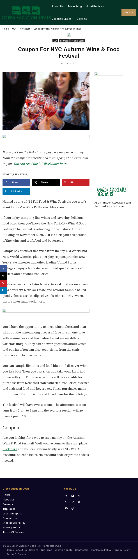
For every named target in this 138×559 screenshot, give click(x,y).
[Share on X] (3, 276)
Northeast (25, 28)
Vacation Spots (78, 41)
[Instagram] (79, 496)
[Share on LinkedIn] (3, 290)
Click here (10, 449)
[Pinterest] (66, 502)
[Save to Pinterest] (3, 283)
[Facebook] (66, 496)
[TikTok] (72, 502)
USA (14, 28)
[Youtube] (66, 508)
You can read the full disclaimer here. (40, 164)
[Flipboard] (72, 496)
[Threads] (72, 508)
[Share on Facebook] (3, 268)
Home (6, 28)
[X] (79, 502)
